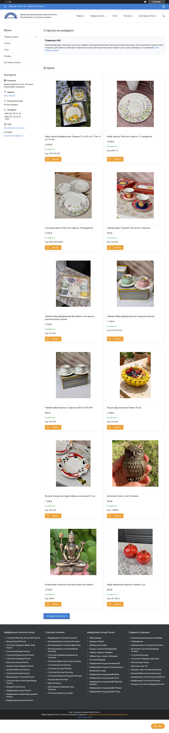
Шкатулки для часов (140, 662)
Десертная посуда (98, 671)
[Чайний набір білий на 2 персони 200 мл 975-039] (73, 375)
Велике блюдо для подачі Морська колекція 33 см (70, 496)
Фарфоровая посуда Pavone (18, 690)
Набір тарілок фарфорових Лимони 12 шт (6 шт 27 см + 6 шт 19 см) (73, 138)
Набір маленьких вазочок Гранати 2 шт (126, 584)
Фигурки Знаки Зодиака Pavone (20, 666)
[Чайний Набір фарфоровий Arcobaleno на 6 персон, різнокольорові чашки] (73, 284)
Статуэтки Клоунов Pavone (18, 673)
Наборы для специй (98, 645)
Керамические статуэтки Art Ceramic (147, 645)
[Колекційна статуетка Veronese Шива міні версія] (73, 552)
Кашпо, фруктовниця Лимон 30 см (124, 407)
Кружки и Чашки (97, 641)
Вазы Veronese (54, 683)
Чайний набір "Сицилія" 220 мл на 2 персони (128, 228)
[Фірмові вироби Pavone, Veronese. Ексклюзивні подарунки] (11, 16)
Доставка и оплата (147, 16)
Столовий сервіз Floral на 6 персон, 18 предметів (69, 228)
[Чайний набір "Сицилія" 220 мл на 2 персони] (135, 195)
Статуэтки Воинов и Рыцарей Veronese (65, 676)
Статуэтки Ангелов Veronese (60, 672)
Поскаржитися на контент (96, 715)
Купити (56, 159)
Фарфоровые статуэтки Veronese (62, 638)
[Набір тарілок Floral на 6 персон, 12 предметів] (135, 104)
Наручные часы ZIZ (139, 666)
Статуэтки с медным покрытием (145, 659)
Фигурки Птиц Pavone (15, 687)
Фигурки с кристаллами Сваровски (146, 670)
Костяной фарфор (97, 660)
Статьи (7, 43)
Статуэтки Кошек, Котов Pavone (20, 655)
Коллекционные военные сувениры (146, 638)
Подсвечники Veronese (58, 679)
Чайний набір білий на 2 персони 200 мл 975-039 (69, 407)
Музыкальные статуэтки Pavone (20, 677)
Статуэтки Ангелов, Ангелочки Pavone (23, 638)
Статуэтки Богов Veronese (59, 665)
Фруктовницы (96, 638)
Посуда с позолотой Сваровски (103, 649)
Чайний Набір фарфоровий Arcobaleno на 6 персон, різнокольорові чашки (70, 318)
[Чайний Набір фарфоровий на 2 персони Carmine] (135, 284)
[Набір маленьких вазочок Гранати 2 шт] (135, 552)
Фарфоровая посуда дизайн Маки (104, 674)
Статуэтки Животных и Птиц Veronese (64, 661)
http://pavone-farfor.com (14, 128)
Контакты (128, 16)
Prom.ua (97, 712)
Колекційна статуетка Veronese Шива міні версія (69, 584)
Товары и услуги (97, 16)
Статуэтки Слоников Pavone (18, 659)
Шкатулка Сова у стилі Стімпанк (123, 496)
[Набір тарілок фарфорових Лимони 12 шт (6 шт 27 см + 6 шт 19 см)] (73, 104)
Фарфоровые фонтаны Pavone (19, 700)
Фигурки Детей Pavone (16, 641)
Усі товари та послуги (55, 616)
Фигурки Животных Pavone (18, 670)
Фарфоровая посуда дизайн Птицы (105, 692)
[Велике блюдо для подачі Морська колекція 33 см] (73, 463)
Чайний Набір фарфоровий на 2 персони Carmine (131, 316)
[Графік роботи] (163, 7)
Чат (160, 726)
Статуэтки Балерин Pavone (18, 651)
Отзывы (7, 56)
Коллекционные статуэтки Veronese (63, 641)
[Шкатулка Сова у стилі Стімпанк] (135, 463)
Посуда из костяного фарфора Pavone (147, 684)
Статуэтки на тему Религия (59, 668)
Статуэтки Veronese (139, 655)
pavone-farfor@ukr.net (13, 136)
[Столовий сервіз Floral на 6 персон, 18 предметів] (73, 195)
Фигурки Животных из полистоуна (146, 673)
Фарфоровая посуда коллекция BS (105, 663)
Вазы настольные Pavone (17, 662)
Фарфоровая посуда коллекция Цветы (106, 667)
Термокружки (137, 641)
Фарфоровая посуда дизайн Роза (104, 678)
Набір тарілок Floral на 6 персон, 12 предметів (129, 136)
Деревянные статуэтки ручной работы (148, 677)
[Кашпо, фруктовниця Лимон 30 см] (135, 375)
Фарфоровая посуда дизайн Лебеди (105, 688)
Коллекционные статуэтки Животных (64, 645)
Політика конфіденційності (117, 715)
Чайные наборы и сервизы (101, 652)
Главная (79, 16)
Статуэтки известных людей (60, 693)
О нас (114, 16)
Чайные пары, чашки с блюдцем (104, 656)
